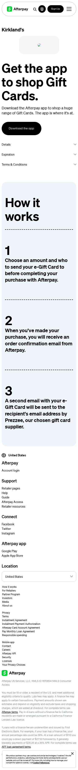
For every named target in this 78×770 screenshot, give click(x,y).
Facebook (8, 524)
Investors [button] (7, 598)
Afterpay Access (12, 502)
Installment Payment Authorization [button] (21, 623)
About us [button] (7, 605)
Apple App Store (12, 555)
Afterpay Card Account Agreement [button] (21, 627)
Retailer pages (11, 488)
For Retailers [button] (9, 590)
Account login (11, 470)
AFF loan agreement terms (16, 746)
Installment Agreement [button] (14, 620)
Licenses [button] (7, 661)
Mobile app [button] (8, 642)
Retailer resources (13, 506)
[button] (42, 9)
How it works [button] (9, 586)
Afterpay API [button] (9, 653)
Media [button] (5, 601)
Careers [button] (6, 649)
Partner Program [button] (11, 594)
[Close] (72, 753)
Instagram (8, 533)
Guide (5, 497)
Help (5, 493)
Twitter (6, 528)
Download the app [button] (21, 128)
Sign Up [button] (55, 9)
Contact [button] (6, 646)
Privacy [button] (6, 612)
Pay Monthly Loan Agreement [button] (18, 631)
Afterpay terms (10, 712)
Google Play (9, 551)
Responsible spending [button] (14, 635)
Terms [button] (5, 616)
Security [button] (6, 657)
